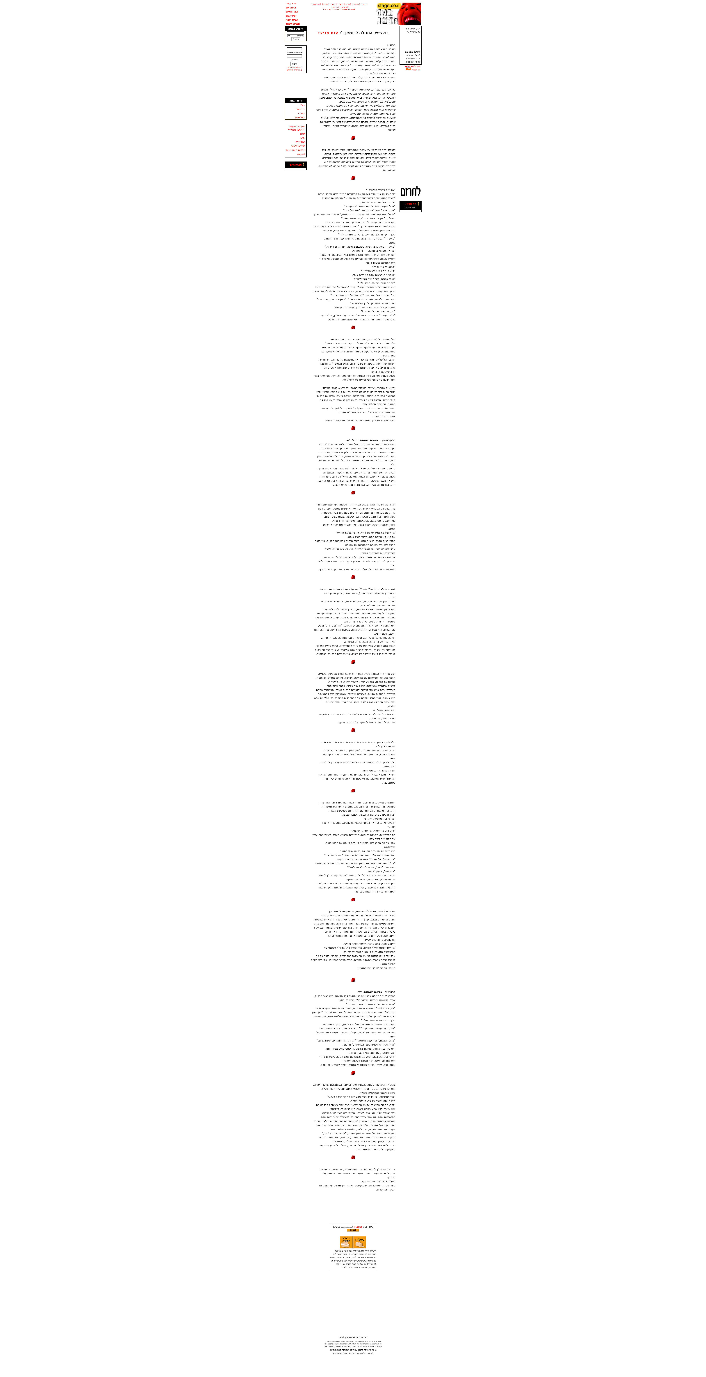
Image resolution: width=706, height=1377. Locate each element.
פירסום (301, 154)
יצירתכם (291, 16)
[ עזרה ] (333, 4)
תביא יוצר (292, 20)
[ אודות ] (347, 4)
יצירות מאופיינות (296, 150)
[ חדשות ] (335, 7)
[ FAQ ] (340, 4)
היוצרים (291, 8)
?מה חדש (410, 204)
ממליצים (300, 142)
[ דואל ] (364, 4)
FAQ (302, 138)
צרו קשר (291, 3)
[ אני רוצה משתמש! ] (294, 67)
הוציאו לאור (298, 146)
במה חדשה (338, 1353)
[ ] (327, 9)
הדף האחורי (416, 70)
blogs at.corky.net (297, 126)
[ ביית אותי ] (316, 4)
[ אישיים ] (344, 7)
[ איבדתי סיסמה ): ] (294, 70)
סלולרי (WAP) (296, 130)
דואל (302, 134)
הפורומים (292, 12)
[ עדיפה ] (325, 4)
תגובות (358, 1227)
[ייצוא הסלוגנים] (408, 70)
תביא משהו (293, 24)
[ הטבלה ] (356, 4)
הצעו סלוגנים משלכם (412, 66)
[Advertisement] (296, 85)
